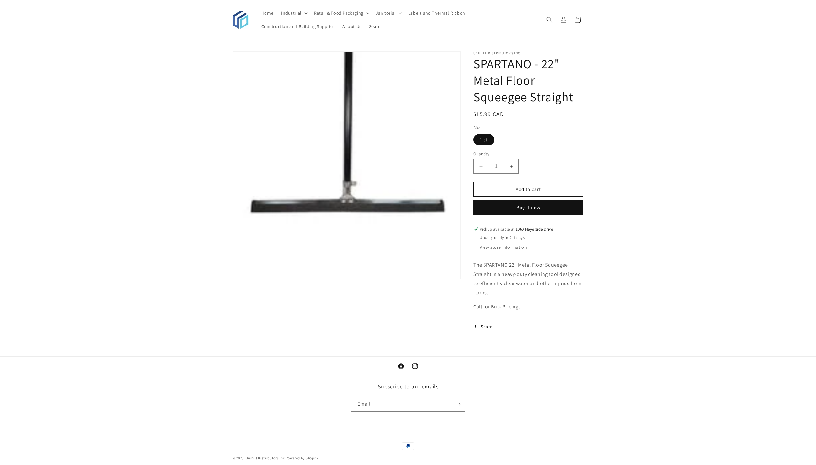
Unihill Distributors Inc (265, 458)
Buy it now (528, 207)
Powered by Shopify (302, 458)
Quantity (481, 154)
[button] (293, 13)
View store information (503, 247)
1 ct (484, 140)
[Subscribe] (458, 404)
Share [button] (486, 326)
